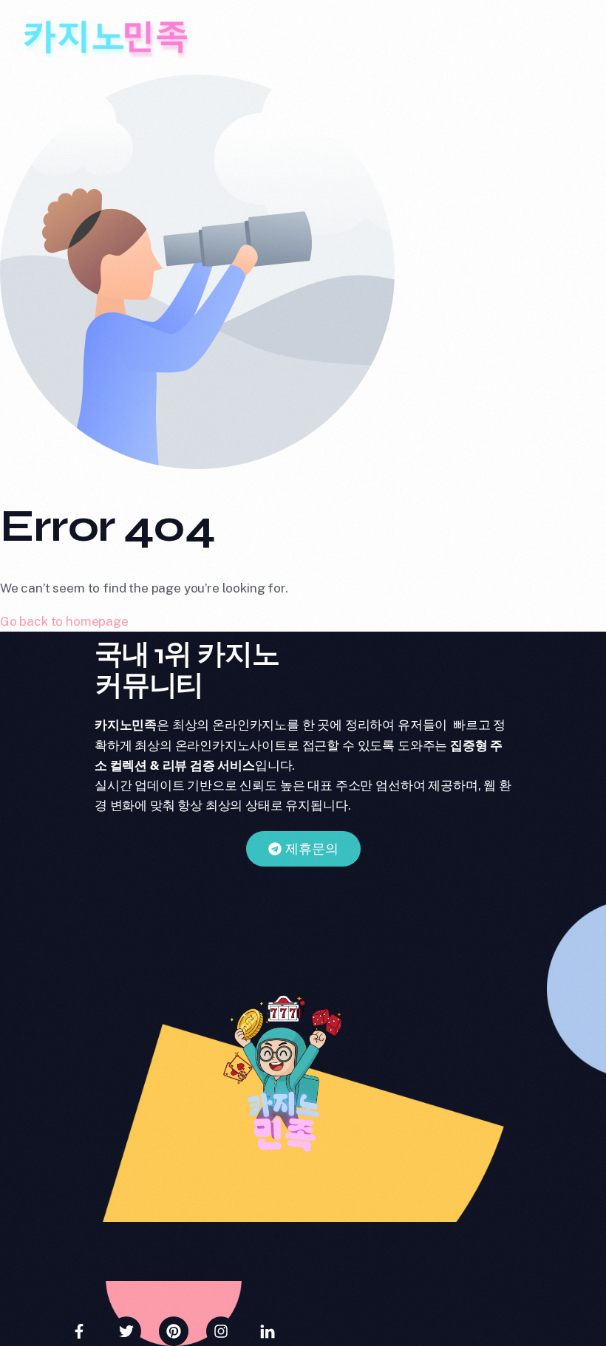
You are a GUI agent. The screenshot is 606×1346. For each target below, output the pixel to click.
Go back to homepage (64, 621)
